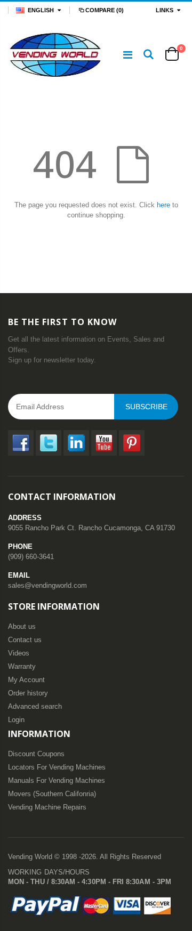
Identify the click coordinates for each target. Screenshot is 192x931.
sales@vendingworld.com (47, 585)
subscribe (146, 406)
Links (164, 10)
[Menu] (127, 55)
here (163, 205)
